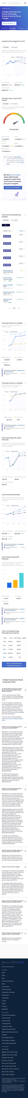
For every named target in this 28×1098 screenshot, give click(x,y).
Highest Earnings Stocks (8, 1029)
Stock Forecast (6, 1020)
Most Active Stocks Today (9, 1063)
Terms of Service (6, 989)
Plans (3, 984)
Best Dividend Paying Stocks (10, 1032)
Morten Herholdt (8, 285)
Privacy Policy (5, 986)
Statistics (4, 1035)
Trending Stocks (6, 1023)
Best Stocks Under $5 (8, 1071)
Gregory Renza (7, 277)
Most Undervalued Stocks (9, 1066)
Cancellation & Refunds (8, 992)
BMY (4, 649)
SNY (4, 657)
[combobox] (14, 3)
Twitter (4, 1003)
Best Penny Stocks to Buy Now (10, 1069)
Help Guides (5, 998)
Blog (3, 978)
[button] (14, 231)
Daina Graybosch (8, 270)
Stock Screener (6, 1018)
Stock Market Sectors (8, 1037)
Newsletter (5, 1009)
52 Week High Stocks (7, 1057)
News (3, 975)
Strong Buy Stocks (7, 1026)
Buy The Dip (5, 1049)
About (3, 972)
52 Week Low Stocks (7, 1060)
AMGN (5, 653)
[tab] (4, 28)
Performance (5, 995)
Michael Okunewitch (9, 292)
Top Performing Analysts (8, 1015)
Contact (4, 1000)
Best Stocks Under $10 (8, 1074)
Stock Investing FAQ (7, 981)
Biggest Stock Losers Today (9, 1055)
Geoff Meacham (7, 299)
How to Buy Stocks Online (9, 1043)
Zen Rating (17, 157)
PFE (4, 645)
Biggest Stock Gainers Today (10, 1052)
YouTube (4, 1006)
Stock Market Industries (8, 1040)
